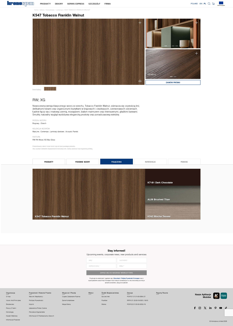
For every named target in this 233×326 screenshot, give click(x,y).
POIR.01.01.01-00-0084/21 (136, 297)
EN (201, 4)
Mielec (104, 304)
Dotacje (130, 293)
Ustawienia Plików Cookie (38, 308)
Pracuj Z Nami (11, 308)
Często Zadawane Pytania (71, 297)
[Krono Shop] (213, 3)
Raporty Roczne (162, 293)
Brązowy (36, 123)
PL (205, 4)
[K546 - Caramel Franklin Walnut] (50, 89)
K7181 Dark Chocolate (160, 182)
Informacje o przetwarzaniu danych (41, 316)
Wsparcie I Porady (69, 293)
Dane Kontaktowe (68, 300)
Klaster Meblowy (11, 316)
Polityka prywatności (36, 300)
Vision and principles (13, 300)
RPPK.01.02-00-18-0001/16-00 (137, 300)
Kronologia (9, 312)
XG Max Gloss (49, 140)
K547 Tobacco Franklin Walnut (77, 10)
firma (107, 3)
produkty (45, 3)
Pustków (104, 300)
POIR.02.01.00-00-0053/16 (136, 304)
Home (36, 10)
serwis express (75, 3)
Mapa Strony (66, 304)
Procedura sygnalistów (37, 312)
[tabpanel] (173, 33)
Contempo (59, 10)
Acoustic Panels (72, 131)
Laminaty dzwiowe (57, 131)
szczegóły (94, 3)
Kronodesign (50, 10)
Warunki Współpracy (36, 297)
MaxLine (36, 131)
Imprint (31, 304)
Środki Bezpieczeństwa (110, 293)
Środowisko (10, 304)
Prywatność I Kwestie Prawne (40, 293)
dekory (59, 3)
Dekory (42, 10)
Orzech (43, 123)
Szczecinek (106, 297)
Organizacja (10, 293)
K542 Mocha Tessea (159, 216)
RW (35, 99)
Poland (194, 4)
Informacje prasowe (13, 320)
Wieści (90, 293)
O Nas (8, 297)
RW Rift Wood (38, 140)
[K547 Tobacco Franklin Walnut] (89, 51)
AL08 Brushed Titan (159, 199)
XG (42, 99)
